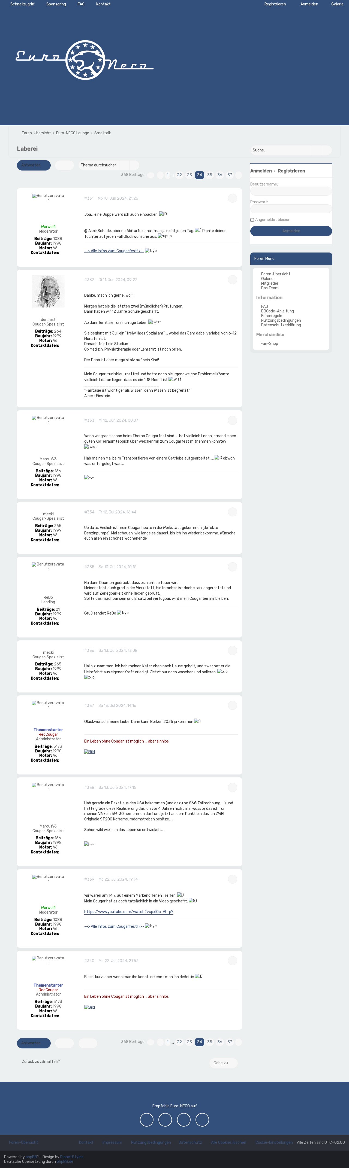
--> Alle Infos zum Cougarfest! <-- (114, 251)
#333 (89, 420)
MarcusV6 (48, 459)
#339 (89, 879)
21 (58, 609)
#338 (89, 788)
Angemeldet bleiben (272, 219)
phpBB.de (65, 1161)
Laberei (27, 148)
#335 (89, 567)
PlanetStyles (71, 1157)
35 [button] (209, 175)
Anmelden (261, 171)
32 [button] (179, 175)
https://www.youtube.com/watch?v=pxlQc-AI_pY (128, 912)
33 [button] (189, 175)
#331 (89, 198)
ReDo (48, 597)
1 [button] (168, 175)
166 (58, 471)
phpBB (31, 1157)
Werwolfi (48, 226)
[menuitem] (335, 4)
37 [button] (229, 175)
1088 (57, 239)
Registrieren (291, 171)
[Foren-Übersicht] (84, 58)
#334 (89, 512)
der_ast (48, 320)
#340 (89, 961)
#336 (89, 651)
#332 (89, 280)
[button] (151, 175)
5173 (57, 746)
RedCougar (48, 734)
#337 (89, 706)
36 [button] (219, 175)
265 (57, 526)
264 (57, 331)
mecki (48, 514)
